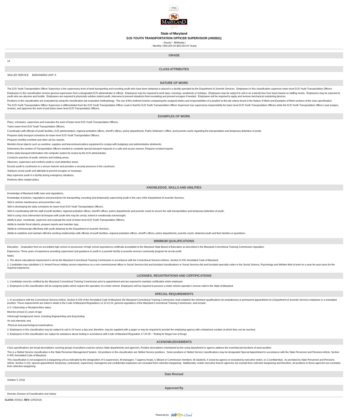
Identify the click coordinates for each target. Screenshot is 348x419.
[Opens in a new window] (181, 415)
